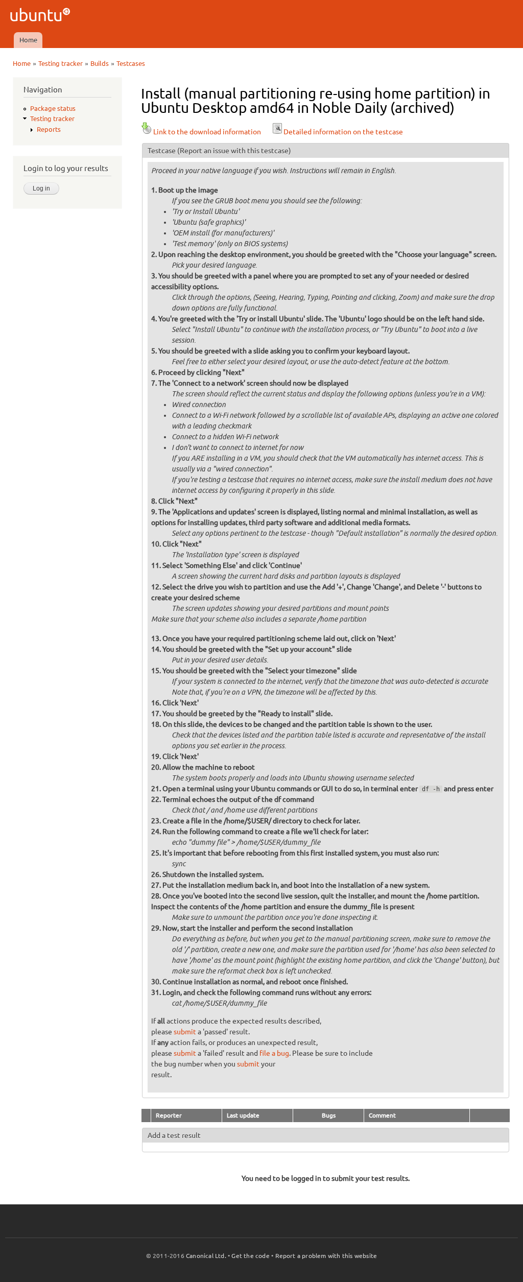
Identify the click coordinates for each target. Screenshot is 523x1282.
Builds (99, 63)
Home (28, 39)
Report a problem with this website (326, 1255)
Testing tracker (60, 63)
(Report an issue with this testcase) (234, 151)
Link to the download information (207, 132)
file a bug (274, 1053)
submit (185, 1032)
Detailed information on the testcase (343, 132)
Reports (49, 129)
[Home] (41, 16)
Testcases (130, 63)
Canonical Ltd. (206, 1255)
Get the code (250, 1255)
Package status (53, 108)
